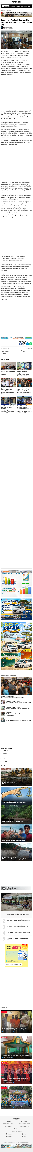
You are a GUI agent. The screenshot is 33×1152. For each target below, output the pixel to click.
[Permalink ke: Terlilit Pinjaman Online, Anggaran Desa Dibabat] (16, 814)
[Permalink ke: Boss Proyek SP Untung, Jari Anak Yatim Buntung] (16, 833)
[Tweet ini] (23, 343)
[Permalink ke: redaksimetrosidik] (2, 27)
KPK (4, 758)
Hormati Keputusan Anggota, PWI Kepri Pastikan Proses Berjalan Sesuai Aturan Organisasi (24, 373)
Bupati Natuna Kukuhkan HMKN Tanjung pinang (26, 349)
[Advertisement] (16, 92)
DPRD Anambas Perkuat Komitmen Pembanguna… (15, 714)
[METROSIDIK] (16, 2)
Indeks (9, 1121)
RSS (25, 1136)
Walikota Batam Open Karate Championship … (13, 697)
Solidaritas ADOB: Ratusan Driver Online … (19, 914)
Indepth (4, 782)
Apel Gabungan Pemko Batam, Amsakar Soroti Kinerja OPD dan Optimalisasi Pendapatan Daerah (7, 390)
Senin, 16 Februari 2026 (7, 1082)
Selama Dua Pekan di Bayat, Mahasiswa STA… (17, 939)
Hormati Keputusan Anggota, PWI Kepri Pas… (18, 708)
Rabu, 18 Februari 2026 (7, 1057)
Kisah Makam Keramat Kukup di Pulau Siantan (15, 1055)
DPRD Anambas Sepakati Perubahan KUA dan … (19, 720)
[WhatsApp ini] (30, 343)
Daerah (13, 696)
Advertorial (9, 712)
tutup (2, 1144)
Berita (2, 696)
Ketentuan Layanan (8, 1124)
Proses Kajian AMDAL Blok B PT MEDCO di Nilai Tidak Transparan (8, 350)
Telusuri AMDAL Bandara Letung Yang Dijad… (14, 859)
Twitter (24, 1134)
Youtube (9, 1136)
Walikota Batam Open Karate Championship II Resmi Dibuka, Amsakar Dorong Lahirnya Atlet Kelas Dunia (24, 390)
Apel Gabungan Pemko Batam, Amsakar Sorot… (19, 702)
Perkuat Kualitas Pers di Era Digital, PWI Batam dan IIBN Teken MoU (8, 373)
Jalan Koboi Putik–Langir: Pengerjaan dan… (14, 783)
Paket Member (9, 1126)
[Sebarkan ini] (20, 343)
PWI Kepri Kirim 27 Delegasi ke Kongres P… (19, 920)
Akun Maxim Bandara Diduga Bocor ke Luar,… (17, 927)
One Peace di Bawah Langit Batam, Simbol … (18, 933)
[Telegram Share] (27, 343)
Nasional (24, 919)
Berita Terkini (7, 696)
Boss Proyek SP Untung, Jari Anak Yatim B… (14, 840)
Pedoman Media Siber (24, 1124)
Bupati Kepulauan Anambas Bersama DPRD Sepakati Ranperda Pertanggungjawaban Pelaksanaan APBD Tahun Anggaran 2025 (8, 409)
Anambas (5, 750)
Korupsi (5, 756)
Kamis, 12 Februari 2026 (7, 1107)
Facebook (10, 1134)
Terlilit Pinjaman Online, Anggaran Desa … (13, 821)
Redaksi (16, 1128)
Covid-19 (5, 753)
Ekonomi (5, 761)
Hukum (23, 931)
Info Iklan (24, 1121)
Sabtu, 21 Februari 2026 (7, 1032)
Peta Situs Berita (24, 1126)
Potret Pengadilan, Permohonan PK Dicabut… (14, 802)
